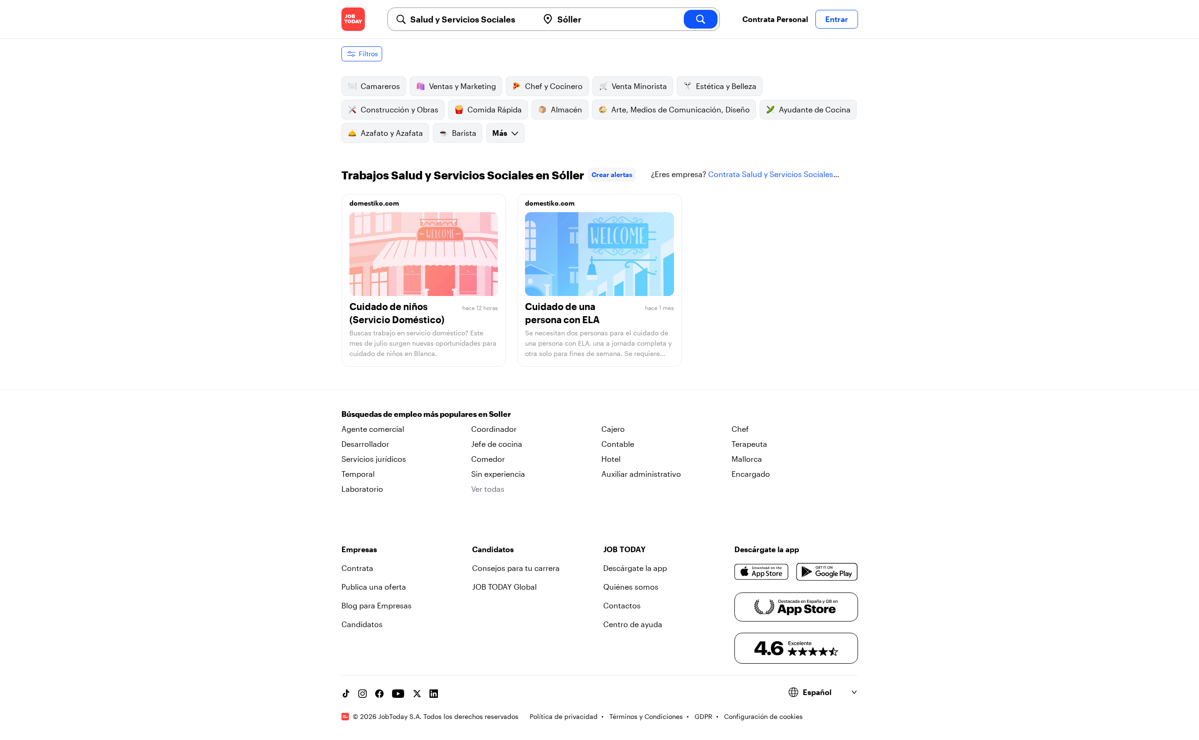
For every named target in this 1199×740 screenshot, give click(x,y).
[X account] (417, 693)
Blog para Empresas (376, 605)
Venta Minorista (639, 85)
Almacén (566, 109)
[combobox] (470, 19)
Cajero (613, 428)
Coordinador (494, 428)
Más (499, 132)
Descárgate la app (635, 567)
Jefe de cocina (496, 443)
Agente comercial (372, 428)
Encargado (751, 473)
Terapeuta (749, 443)
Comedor (488, 458)
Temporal (358, 473)
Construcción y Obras (399, 109)
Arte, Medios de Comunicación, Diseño (680, 109)
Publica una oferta (373, 586)
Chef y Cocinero (554, 85)
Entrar (836, 19)
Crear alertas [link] (612, 174)
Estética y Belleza (726, 85)
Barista (464, 132)
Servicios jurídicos (373, 458)
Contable (617, 443)
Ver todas (487, 488)
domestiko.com (374, 203)
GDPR (703, 716)
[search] (701, 19)
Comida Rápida (494, 109)
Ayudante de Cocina (815, 109)
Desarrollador (365, 443)
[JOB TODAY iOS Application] (761, 571)
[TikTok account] (345, 693)
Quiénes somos (631, 586)
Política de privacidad (564, 716)
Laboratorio (362, 488)
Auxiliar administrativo (641, 473)
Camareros (380, 85)
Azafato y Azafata (392, 132)
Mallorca (747, 458)
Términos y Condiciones (646, 716)
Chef (740, 428)
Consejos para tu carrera (516, 567)
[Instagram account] (362, 693)
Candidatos (362, 624)
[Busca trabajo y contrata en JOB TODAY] (353, 19)
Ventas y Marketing (462, 85)
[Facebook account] (379, 693)
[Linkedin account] (433, 693)
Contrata (357, 567)
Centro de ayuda (632, 624)
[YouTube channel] (398, 693)
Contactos (622, 605)
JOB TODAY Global (504, 586)
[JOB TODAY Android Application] (827, 571)
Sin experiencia (498, 473)
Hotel (611, 458)
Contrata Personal (775, 19)
